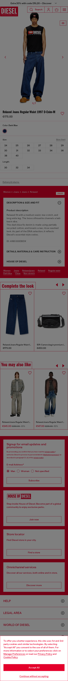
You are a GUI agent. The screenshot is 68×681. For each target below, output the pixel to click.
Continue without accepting (34, 676)
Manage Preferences (14, 654)
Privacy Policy (45, 654)
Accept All (34, 667)
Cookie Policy (10, 657)
